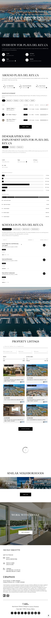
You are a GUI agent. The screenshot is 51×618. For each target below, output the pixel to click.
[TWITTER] (22, 613)
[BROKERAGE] (39, 613)
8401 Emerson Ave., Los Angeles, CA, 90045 (9, 260)
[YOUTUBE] (29, 613)
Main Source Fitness (10, 119)
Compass (45, 584)
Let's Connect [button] (25, 532)
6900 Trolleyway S (10, 120)
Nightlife (33, 100)
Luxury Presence (34, 606)
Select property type (7, 351)
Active (22, 100)
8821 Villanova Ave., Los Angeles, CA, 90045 (9, 246)
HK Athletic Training (10, 114)
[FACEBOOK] (12, 613)
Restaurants (10, 100)
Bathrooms (21, 351)
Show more (25, 126)
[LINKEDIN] (19, 613)
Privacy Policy (31, 609)
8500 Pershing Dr (10, 109)
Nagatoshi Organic (10, 108)
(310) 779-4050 (9, 564)
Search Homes (25, 428)
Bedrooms (36, 351)
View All (25, 494)
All (4, 100)
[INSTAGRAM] (15, 613)
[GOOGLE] (32, 613)
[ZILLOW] (35, 613)
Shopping (16, 100)
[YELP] (25, 613)
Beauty (27, 100)
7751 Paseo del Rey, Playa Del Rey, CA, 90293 (9, 274)
